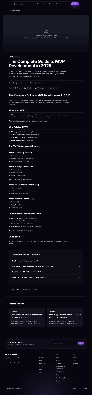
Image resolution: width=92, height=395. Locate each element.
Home (57, 357)
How (40, 360)
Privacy (75, 357)
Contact (58, 381)
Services (58, 363)
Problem (39, 3)
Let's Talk (75, 3)
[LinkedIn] (10, 362)
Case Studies (60, 372)
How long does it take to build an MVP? (26, 261)
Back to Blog (16, 10)
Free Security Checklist (62, 378)
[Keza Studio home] (11, 354)
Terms (74, 360)
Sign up (81, 343)
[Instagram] (14, 362)
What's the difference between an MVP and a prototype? (33, 266)
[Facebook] (18, 362)
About (57, 360)
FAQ (57, 3)
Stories (45, 3)
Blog (57, 375)
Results (41, 366)
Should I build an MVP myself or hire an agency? (29, 277)
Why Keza (42, 363)
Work (40, 369)
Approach (51, 3)
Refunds (75, 363)
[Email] (6, 362)
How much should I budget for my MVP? (26, 272)
